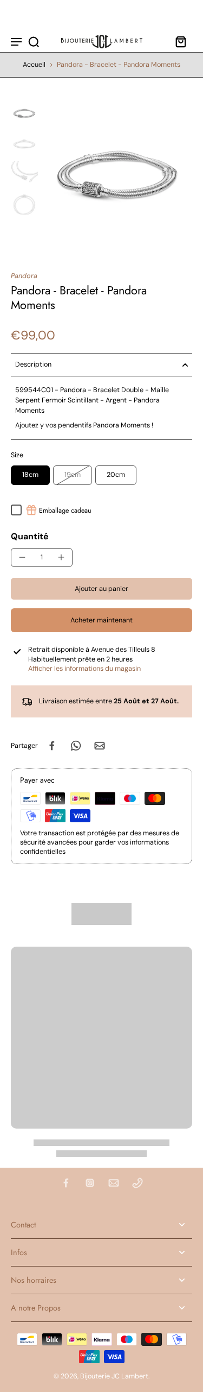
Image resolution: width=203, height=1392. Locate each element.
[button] (101, 589)
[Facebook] (66, 1183)
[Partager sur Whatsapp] (76, 746)
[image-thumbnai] (24, 113)
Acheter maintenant (101, 620)
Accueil (34, 64)
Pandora (24, 276)
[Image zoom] (117, 174)
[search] (33, 41)
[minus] (22, 557)
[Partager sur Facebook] (52, 746)
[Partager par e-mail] (100, 746)
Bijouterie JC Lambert (114, 1376)
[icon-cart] (180, 41)
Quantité (30, 536)
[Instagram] (90, 1183)
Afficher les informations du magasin (84, 668)
